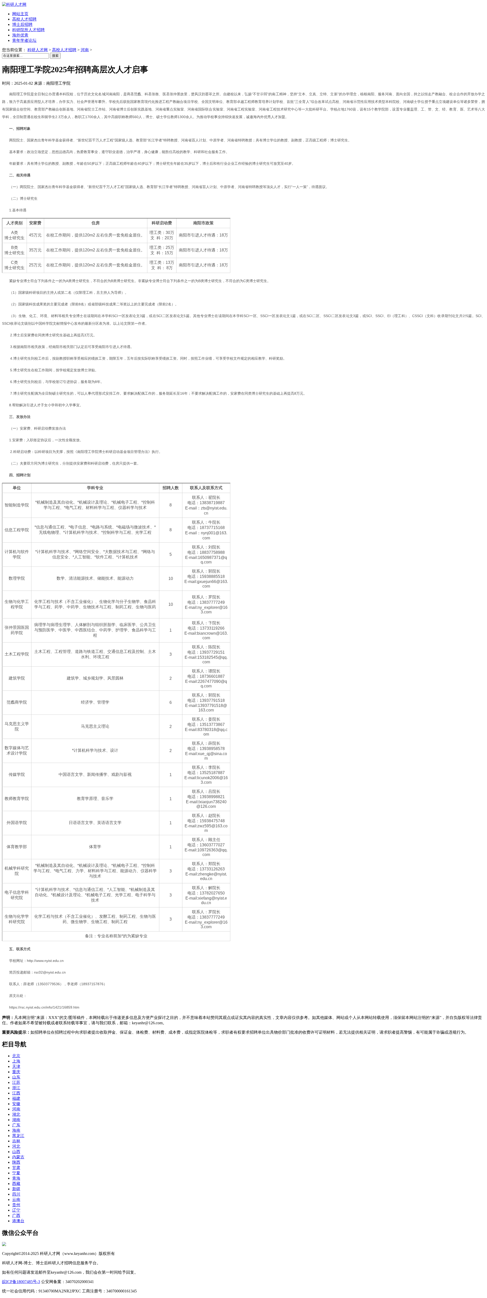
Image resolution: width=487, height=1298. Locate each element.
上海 (16, 1061)
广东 (16, 1125)
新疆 (16, 1189)
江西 (16, 1093)
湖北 (16, 1114)
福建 (16, 1098)
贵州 (16, 1205)
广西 (16, 1215)
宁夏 (16, 1173)
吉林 (16, 1141)
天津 (16, 1066)
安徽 (16, 1104)
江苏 (16, 1082)
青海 (16, 1178)
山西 (16, 1151)
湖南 (16, 1120)
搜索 (55, 56)
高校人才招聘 (64, 50)
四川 (16, 1194)
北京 (16, 1056)
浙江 (16, 1088)
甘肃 (16, 1167)
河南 (85, 50)
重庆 (16, 1072)
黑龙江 (18, 1136)
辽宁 (16, 1210)
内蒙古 (18, 1157)
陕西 (16, 1162)
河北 (16, 1146)
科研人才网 (37, 50)
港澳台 (18, 1221)
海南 (16, 1130)
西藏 (16, 1183)
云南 (16, 1199)
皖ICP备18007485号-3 (21, 1281)
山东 (16, 1077)
